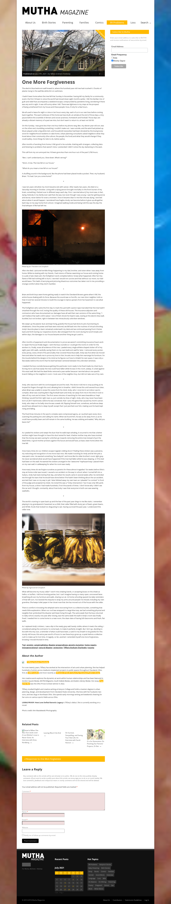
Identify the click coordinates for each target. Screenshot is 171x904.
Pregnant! (98, 885)
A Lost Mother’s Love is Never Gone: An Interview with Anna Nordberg (30, 738)
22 (73, 886)
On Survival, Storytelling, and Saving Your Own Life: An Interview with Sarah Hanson (74, 738)
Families (84, 22)
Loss (133, 22)
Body (90, 871)
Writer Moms (98, 889)
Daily (115, 58)
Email (25, 819)
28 (69, 889)
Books (96, 871)
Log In (147, 900)
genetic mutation (76, 645)
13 (65, 883)
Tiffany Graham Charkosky (75, 647)
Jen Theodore (34, 266)
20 (65, 886)
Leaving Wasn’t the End (52, 733)
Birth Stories (49, 22)
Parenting (67, 22)
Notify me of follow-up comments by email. (40, 835)
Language (92, 878)
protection (58, 647)
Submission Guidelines (133, 900)
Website (25, 827)
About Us (30, 22)
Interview (110, 875)
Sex (112, 885)
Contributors (117, 900)
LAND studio (33, 673)
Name (25, 812)
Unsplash (44, 266)
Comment (26, 791)
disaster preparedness (58, 645)
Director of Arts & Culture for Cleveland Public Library (78, 673)
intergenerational (30, 647)
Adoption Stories (105, 865)
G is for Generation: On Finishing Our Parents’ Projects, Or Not (95, 743)
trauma (91, 647)
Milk (104, 878)
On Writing (102, 882)
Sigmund (32, 587)
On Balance (92, 882)
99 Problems (117, 22)
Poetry (91, 885)
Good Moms (100, 875)
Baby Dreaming (94, 868)
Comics (99, 22)
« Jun (56, 892)
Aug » (61, 892)
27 (65, 889)
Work (90, 889)
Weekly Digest (119, 61)
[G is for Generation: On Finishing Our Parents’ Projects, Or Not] (96, 739)
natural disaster (46, 647)
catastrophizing (41, 645)
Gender (91, 875)
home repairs (90, 645)
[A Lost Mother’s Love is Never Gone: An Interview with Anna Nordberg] (31, 733)
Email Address (117, 46)
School (106, 885)
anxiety (30, 645)
